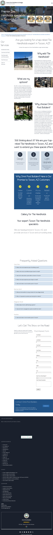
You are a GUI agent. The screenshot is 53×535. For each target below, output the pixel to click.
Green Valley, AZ (6, 452)
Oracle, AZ (5, 460)
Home (2, 34)
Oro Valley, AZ (6, 446)
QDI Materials (5, 491)
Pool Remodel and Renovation (5, 56)
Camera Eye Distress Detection (9, 500)
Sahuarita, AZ (5, 449)
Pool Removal (4, 60)
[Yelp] (33, 532)
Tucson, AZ (5, 444)
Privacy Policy (4, 505)
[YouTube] (26, 532)
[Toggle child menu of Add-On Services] (10, 63)
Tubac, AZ (5, 457)
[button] (33, 267)
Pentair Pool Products (7, 486)
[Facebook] (20, 532)
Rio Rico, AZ (5, 463)
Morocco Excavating (7, 497)
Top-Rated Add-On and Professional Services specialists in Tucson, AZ (18, 34)
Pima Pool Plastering (7, 493)
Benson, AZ (5, 455)
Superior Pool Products (7, 488)
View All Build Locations (7, 465)
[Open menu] (52, 3)
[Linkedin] (31, 532)
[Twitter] (22, 532)
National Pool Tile (6, 489)
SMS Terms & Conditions (6, 506)
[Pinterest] (29, 532)
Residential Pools (5, 49)
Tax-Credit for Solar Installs (8, 480)
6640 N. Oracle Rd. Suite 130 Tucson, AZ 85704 (18, 477)
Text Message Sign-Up (5, 508)
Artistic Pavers (6, 499)
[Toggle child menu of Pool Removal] (10, 59)
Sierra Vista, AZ (6, 458)
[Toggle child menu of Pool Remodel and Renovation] (10, 56)
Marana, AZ (5, 447)
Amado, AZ (5, 462)
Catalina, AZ (5, 454)
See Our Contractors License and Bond (11, 478)
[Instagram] (24, 532)
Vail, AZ (4, 451)
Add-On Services (3, 63)
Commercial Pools (5, 52)
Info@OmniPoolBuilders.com (11, 472)
